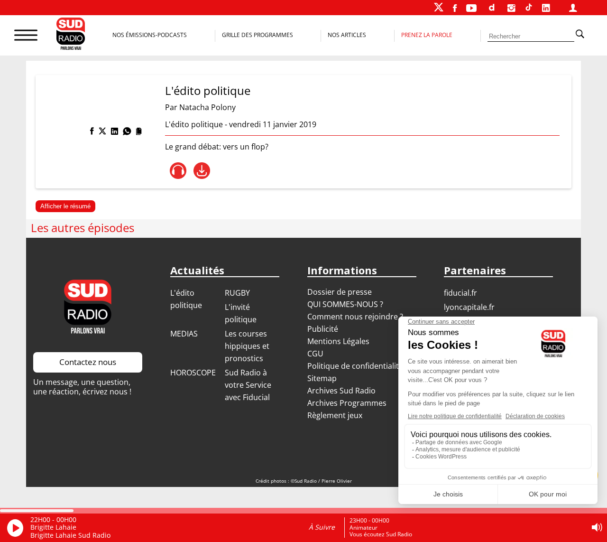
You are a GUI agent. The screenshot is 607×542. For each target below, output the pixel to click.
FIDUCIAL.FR (460, 293)
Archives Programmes (346, 403)
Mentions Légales (338, 341)
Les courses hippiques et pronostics (247, 346)
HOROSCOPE (193, 372)
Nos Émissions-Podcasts (149, 35)
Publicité (322, 329)
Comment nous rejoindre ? (356, 316)
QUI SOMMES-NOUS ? (345, 304)
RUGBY (237, 293)
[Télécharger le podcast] (201, 170)
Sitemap (322, 378)
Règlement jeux (334, 415)
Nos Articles (347, 35)
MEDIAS (184, 333)
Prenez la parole (426, 35)
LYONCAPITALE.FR (469, 307)
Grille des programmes (257, 35)
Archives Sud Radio (341, 390)
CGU (315, 353)
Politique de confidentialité (355, 366)
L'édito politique (207, 90)
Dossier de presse (339, 292)
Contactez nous (87, 361)
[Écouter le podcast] (178, 170)
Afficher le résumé (65, 206)
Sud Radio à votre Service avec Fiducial (248, 384)
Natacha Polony (207, 107)
